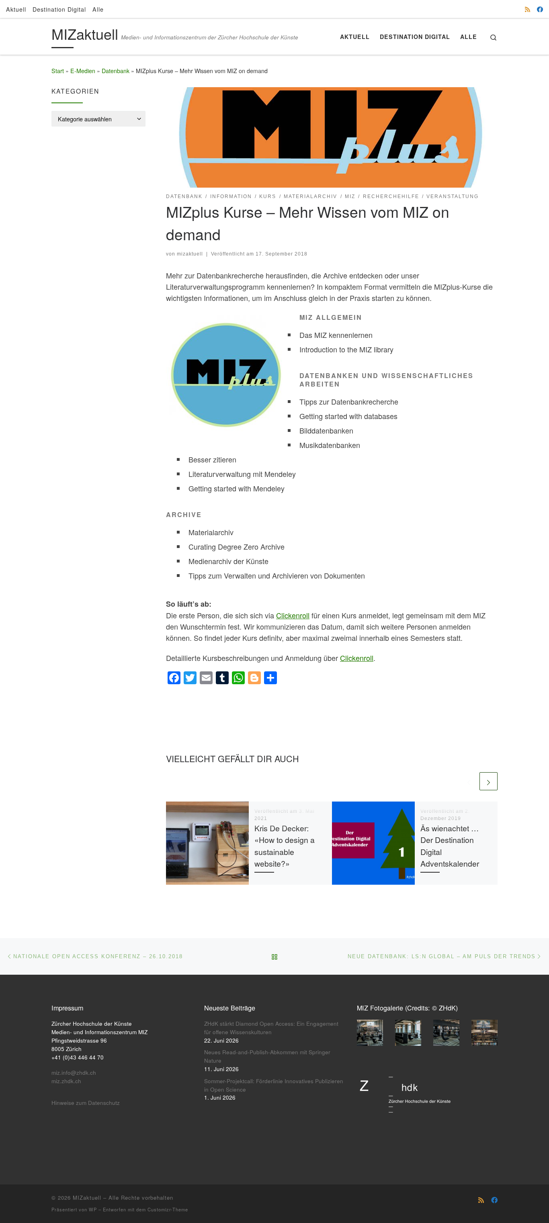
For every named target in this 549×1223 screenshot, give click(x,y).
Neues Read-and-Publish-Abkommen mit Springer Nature (267, 1056)
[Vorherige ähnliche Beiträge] (469, 781)
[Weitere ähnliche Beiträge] (488, 781)
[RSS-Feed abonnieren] (527, 9)
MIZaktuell (87, 1197)
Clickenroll (292, 615)
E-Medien (82, 71)
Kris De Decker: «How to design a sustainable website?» (284, 845)
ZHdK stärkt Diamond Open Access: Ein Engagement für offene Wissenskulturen (271, 1028)
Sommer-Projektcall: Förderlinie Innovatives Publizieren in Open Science (273, 1085)
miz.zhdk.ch (66, 1081)
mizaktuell (190, 254)
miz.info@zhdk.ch (73, 1072)
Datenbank (115, 71)
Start (57, 71)
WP (93, 1209)
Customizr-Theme (167, 1209)
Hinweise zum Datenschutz (85, 1102)
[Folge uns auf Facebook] (540, 9)
